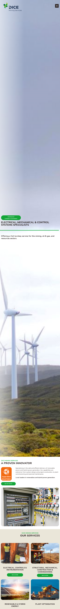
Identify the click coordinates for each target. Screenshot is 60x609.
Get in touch (8, 483)
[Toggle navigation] (57, 6)
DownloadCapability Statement (11, 217)
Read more (15, 575)
